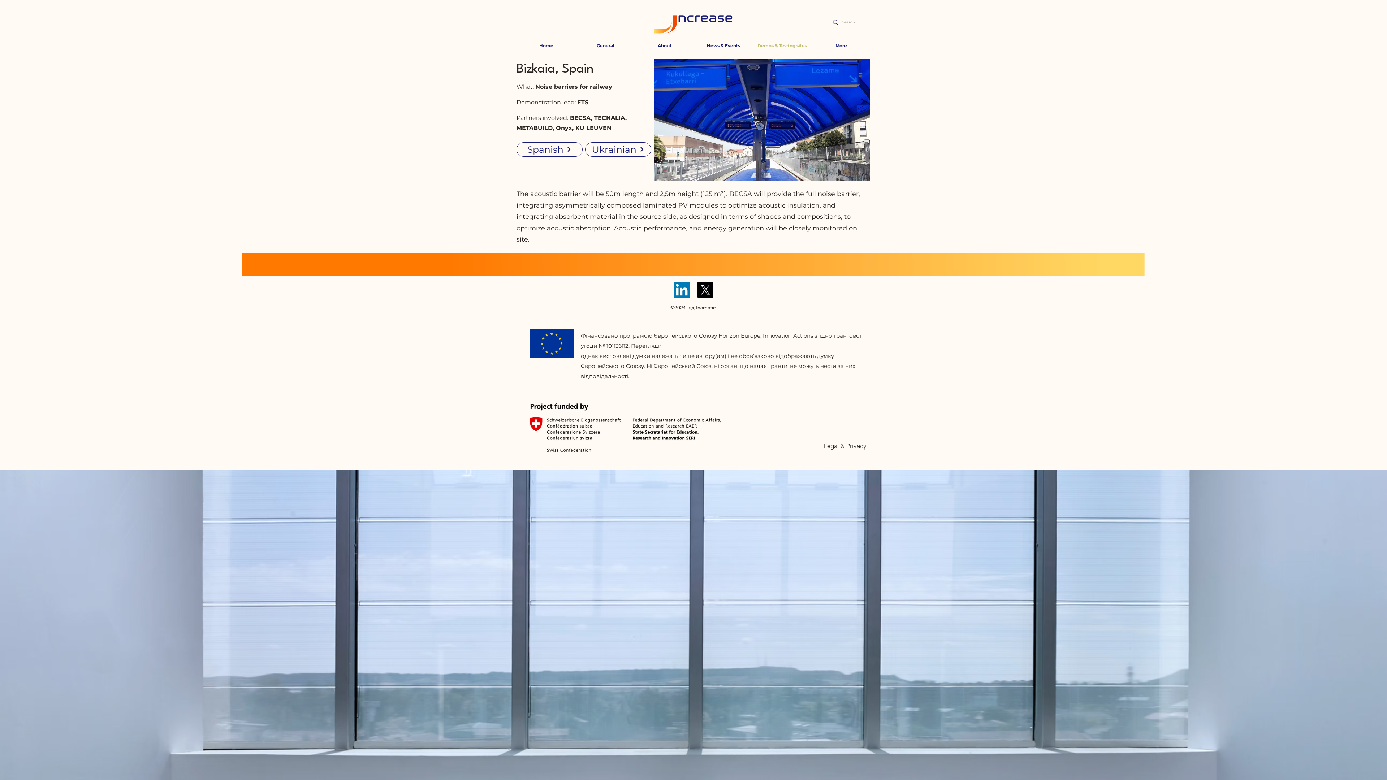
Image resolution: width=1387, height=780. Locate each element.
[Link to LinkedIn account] (682, 290)
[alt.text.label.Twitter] (705, 290)
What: (564, 86)
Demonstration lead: (547, 102)
